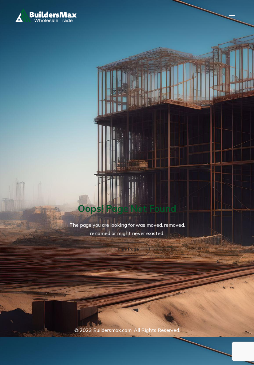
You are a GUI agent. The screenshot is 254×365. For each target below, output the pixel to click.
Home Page (126, 249)
